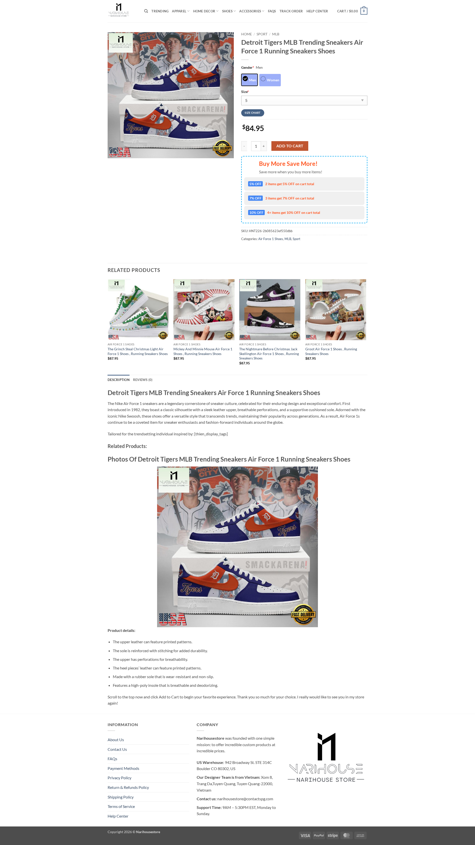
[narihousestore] (122, 11)
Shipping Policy (121, 797)
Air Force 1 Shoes (270, 239)
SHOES (227, 11)
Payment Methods (123, 768)
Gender (247, 67)
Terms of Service (121, 806)
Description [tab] (119, 380)
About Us (116, 739)
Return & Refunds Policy (128, 787)
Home (246, 34)
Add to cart (290, 146)
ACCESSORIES (250, 11)
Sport (262, 34)
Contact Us (117, 749)
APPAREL (179, 11)
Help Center (317, 11)
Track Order (291, 11)
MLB (275, 34)
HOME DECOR (204, 11)
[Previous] (108, 326)
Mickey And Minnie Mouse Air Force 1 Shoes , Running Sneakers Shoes (202, 351)
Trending (159, 11)
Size (245, 91)
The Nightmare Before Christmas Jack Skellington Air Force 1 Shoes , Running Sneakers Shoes (269, 353)
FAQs (272, 11)
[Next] (366, 326)
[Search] (146, 11)
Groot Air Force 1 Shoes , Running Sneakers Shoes (331, 351)
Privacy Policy (119, 777)
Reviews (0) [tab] (143, 380)
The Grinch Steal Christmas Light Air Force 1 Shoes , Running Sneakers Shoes (138, 351)
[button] (352, 11)
